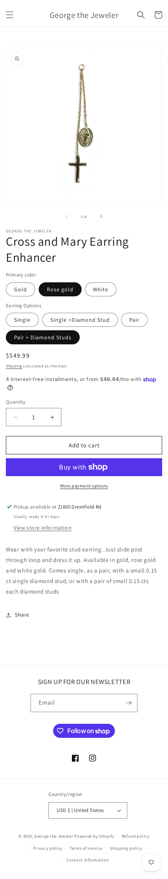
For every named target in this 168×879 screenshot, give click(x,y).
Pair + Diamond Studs (42, 337)
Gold (20, 289)
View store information (42, 527)
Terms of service (86, 848)
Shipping (14, 366)
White (100, 289)
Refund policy (136, 836)
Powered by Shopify (94, 836)
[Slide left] (66, 216)
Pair (134, 319)
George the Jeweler (53, 836)
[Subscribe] (128, 703)
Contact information (87, 860)
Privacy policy (47, 848)
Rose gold (60, 289)
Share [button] (22, 614)
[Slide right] (101, 216)
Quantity (15, 402)
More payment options (84, 486)
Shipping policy (126, 848)
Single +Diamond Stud (80, 319)
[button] (9, 14)
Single (22, 319)
